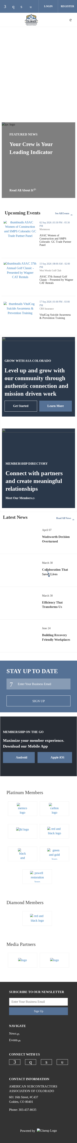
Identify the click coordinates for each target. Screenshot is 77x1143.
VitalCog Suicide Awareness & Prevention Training (57, 316)
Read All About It (21, 190)
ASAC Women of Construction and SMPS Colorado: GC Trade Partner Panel (57, 240)
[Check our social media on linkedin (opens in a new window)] (23, 7)
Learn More (55, 406)
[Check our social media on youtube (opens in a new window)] (32, 7)
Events (13, 1040)
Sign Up (38, 701)
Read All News (63, 518)
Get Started (20, 406)
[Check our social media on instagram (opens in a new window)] (15, 7)
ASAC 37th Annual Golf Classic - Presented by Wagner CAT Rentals (57, 280)
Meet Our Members (19, 498)
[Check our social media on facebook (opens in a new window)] (7, 7)
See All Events (62, 213)
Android (21, 757)
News (12, 1033)
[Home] (31, 20)
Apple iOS (57, 757)
